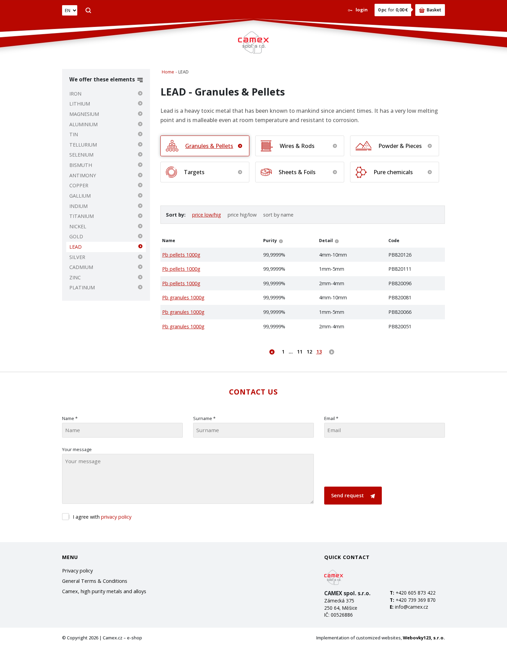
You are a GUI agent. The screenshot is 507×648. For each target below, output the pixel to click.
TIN (73, 134)
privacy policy (116, 517)
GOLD (76, 236)
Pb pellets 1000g (181, 254)
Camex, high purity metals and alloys (104, 591)
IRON (75, 93)
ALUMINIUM (83, 124)
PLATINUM (82, 287)
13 (319, 351)
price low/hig (206, 214)
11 (299, 351)
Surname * (204, 418)
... (291, 351)
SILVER (77, 257)
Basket (434, 10)
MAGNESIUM (84, 114)
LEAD (75, 246)
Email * (331, 418)
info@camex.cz (411, 607)
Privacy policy (77, 570)
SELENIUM (81, 154)
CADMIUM (81, 267)
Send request (348, 495)
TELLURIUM (83, 144)
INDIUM (78, 206)
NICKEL (77, 226)
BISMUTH (80, 165)
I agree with (102, 517)
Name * (70, 418)
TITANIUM (81, 216)
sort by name (278, 214)
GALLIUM (80, 195)
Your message (77, 449)
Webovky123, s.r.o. (424, 638)
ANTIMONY (82, 175)
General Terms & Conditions (94, 581)
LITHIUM (79, 103)
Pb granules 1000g (183, 297)
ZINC (75, 277)
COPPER (78, 185)
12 (309, 351)
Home (168, 72)
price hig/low (242, 214)
